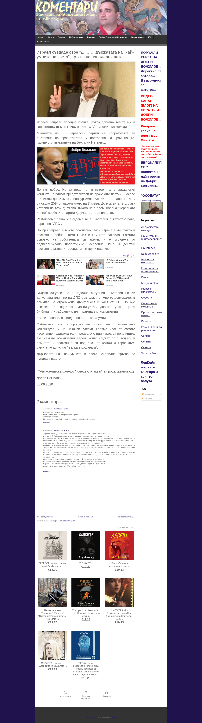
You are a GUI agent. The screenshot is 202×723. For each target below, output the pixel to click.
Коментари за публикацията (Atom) (62, 521)
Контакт (91, 37)
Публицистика (76, 37)
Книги (51, 37)
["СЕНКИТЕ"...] (85, 545)
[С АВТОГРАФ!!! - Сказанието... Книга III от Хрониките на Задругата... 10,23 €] (119, 592)
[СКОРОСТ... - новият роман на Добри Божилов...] (52, 545)
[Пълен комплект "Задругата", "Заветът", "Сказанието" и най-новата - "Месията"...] (52, 592)
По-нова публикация (45, 517)
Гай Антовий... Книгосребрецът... (152, 239)
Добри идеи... (43, 42)
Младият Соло (150, 283)
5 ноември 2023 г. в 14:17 (62, 430)
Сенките (146, 341)
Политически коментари (149, 305)
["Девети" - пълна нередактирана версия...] (119, 545)
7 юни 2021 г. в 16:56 (60, 409)
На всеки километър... (149, 290)
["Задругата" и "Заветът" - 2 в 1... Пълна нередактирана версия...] (85, 592)
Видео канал (137, 37)
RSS (149, 37)
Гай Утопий (148, 247)
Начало (40, 37)
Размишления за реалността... (151, 329)
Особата (146, 297)
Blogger (115, 717)
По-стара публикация (126, 517)
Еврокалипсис (150, 253)
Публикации (149, 395)
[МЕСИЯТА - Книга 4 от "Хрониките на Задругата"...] (52, 645)
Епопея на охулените (147, 261)
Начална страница (85, 517)
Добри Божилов (91, 717)
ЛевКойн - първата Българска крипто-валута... (149, 372)
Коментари (148, 399)
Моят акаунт (65, 696)
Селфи (145, 335)
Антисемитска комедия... (150, 229)
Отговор (46, 423)
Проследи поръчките (86, 697)
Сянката (146, 347)
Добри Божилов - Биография (113, 37)
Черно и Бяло (149, 353)
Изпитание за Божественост (150, 270)
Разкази (61, 37)
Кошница (107, 696)
